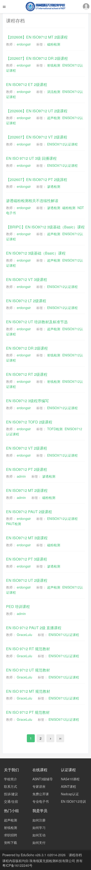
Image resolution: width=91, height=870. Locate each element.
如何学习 (39, 827)
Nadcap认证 (70, 794)
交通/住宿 (11, 801)
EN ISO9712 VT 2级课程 (26, 448)
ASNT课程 (68, 786)
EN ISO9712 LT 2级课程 (26, 300)
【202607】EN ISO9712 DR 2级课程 (37, 58)
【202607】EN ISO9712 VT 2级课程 (36, 137)
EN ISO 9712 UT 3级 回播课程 (31, 158)
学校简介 (10, 779)
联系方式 (10, 786)
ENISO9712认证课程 (62, 144)
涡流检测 (53, 91)
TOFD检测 (55, 428)
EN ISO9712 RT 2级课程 (26, 374)
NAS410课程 (70, 779)
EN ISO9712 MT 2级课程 (27, 490)
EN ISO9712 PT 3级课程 (26, 559)
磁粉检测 (53, 44)
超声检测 (53, 117)
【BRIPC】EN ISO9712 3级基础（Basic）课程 (45, 227)
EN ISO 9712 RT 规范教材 (28, 648)
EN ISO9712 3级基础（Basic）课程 (36, 253)
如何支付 (39, 842)
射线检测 (53, 65)
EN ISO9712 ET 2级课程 (26, 84)
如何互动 (39, 835)
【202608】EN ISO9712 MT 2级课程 (37, 37)
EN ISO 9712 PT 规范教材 (28, 712)
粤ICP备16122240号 (17, 865)
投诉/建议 (11, 794)
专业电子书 (40, 801)
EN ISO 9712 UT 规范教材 (28, 670)
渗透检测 (53, 186)
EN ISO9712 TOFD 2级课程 (29, 422)
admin (21, 476)
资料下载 (10, 842)
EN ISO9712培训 (73, 801)
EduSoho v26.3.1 (33, 854)
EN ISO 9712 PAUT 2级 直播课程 (33, 627)
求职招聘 (10, 835)
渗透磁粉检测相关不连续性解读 (32, 200)
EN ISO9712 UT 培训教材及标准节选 (37, 321)
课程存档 (75, 854)
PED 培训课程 (18, 606)
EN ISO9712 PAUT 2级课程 (29, 511)
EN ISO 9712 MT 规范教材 (28, 691)
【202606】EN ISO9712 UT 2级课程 (36, 111)
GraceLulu (24, 634)
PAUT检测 (13, 523)
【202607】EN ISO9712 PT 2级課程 (36, 179)
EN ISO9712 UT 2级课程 (26, 580)
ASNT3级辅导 (42, 779)
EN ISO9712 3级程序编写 (27, 400)
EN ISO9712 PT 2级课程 (26, 469)
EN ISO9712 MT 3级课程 (27, 537)
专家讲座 (39, 786)
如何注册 (39, 820)
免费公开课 (40, 794)
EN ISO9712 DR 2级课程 (27, 348)
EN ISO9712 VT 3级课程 (26, 279)
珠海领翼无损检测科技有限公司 (52, 860)
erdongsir (24, 44)
